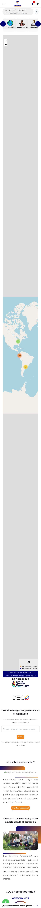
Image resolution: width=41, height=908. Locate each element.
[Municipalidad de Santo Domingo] (20, 683)
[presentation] (3, 24)
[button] (38, 3)
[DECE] (21, 698)
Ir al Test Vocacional (20, 808)
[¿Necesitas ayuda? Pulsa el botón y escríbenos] (5, 902)
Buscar (20, 737)
